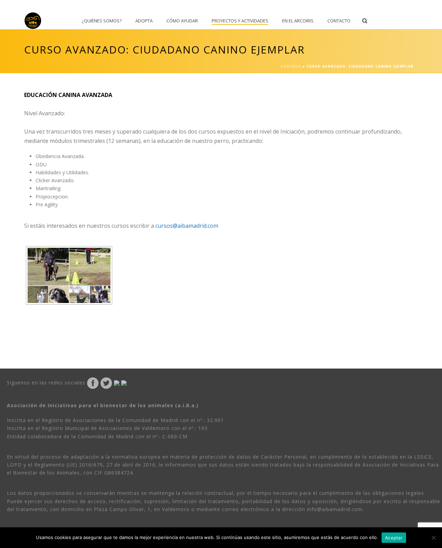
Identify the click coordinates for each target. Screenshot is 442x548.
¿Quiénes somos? (102, 21)
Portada (291, 66)
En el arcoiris (298, 21)
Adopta (144, 21)
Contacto (338, 21)
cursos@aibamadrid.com (186, 225)
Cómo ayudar (182, 21)
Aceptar (394, 537)
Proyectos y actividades (240, 21)
